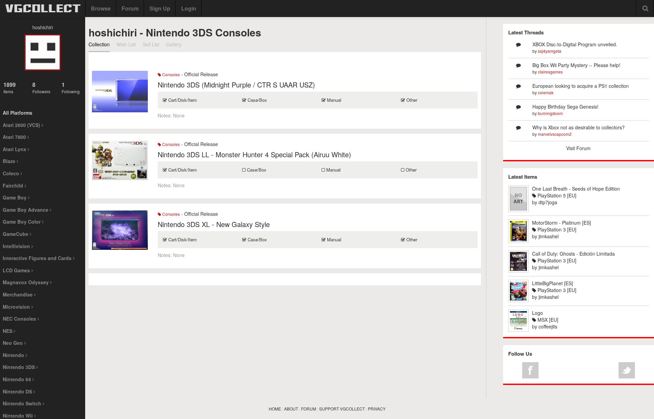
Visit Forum (578, 148)
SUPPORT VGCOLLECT (342, 409)
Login (188, 8)
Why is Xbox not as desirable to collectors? (578, 127)
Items (9, 87)
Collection (99, 44)
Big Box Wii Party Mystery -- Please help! (576, 65)
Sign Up (160, 8)
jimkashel (549, 236)
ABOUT (291, 409)
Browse (101, 8)
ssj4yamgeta (549, 51)
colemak (546, 92)
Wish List (126, 44)
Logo (537, 312)
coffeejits (548, 326)
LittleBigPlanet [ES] (552, 283)
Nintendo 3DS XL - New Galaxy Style (214, 224)
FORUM (308, 409)
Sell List (151, 44)
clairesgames (550, 72)
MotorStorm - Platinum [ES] (561, 222)
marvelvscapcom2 (555, 134)
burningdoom (550, 113)
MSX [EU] (547, 319)
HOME (275, 409)
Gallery (174, 44)
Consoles (170, 74)
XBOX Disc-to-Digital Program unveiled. (574, 44)
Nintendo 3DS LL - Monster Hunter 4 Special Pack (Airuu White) (254, 154)
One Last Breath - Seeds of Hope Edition (576, 188)
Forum (130, 8)
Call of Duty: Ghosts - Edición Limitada (573, 253)
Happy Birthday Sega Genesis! (565, 106)
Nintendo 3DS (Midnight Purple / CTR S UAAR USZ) (236, 85)
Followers (41, 87)
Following (71, 87)
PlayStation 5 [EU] (556, 195)
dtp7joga (548, 202)
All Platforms (17, 112)
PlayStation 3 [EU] (556, 229)
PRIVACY (377, 409)
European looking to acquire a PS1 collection (580, 85)
